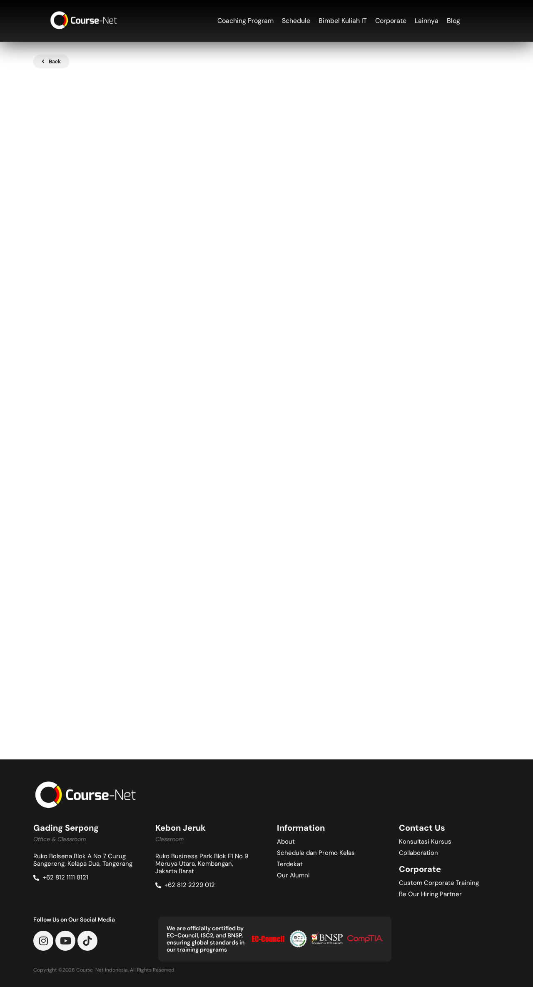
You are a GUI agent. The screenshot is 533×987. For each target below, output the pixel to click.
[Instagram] (43, 941)
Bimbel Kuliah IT (343, 20)
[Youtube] (65, 941)
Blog (453, 20)
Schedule (296, 20)
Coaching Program (245, 20)
